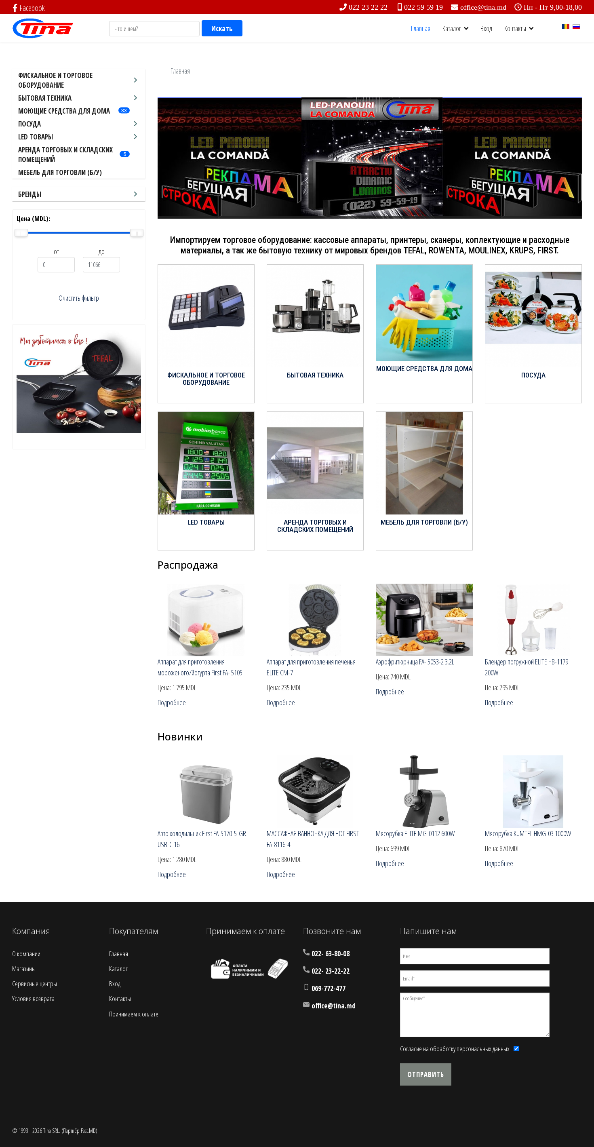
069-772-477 (328, 988)
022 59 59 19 (423, 7)
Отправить (425, 1074)
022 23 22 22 (368, 7)
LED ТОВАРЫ (35, 136)
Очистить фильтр (79, 298)
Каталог (451, 28)
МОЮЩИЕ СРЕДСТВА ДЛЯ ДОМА (64, 111)
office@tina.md (483, 7)
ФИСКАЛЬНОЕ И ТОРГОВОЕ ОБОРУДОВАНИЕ (55, 80)
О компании (26, 953)
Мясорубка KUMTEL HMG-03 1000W (528, 833)
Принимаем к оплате (133, 1013)
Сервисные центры (34, 983)
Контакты (515, 28)
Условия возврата (33, 998)
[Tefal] (79, 381)
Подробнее (172, 702)
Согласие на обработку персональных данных (455, 1048)
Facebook (32, 7)
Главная (420, 28)
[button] (557, 158)
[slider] (21, 233)
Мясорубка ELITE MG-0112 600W (415, 833)
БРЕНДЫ (29, 194)
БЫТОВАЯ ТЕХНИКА (45, 98)
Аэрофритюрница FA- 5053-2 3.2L (415, 661)
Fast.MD (88, 1130)
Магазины (24, 968)
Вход (486, 28)
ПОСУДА (29, 124)
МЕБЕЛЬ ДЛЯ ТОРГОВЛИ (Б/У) (60, 172)
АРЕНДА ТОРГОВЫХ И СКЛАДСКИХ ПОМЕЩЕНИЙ (315, 526)
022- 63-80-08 (331, 953)
